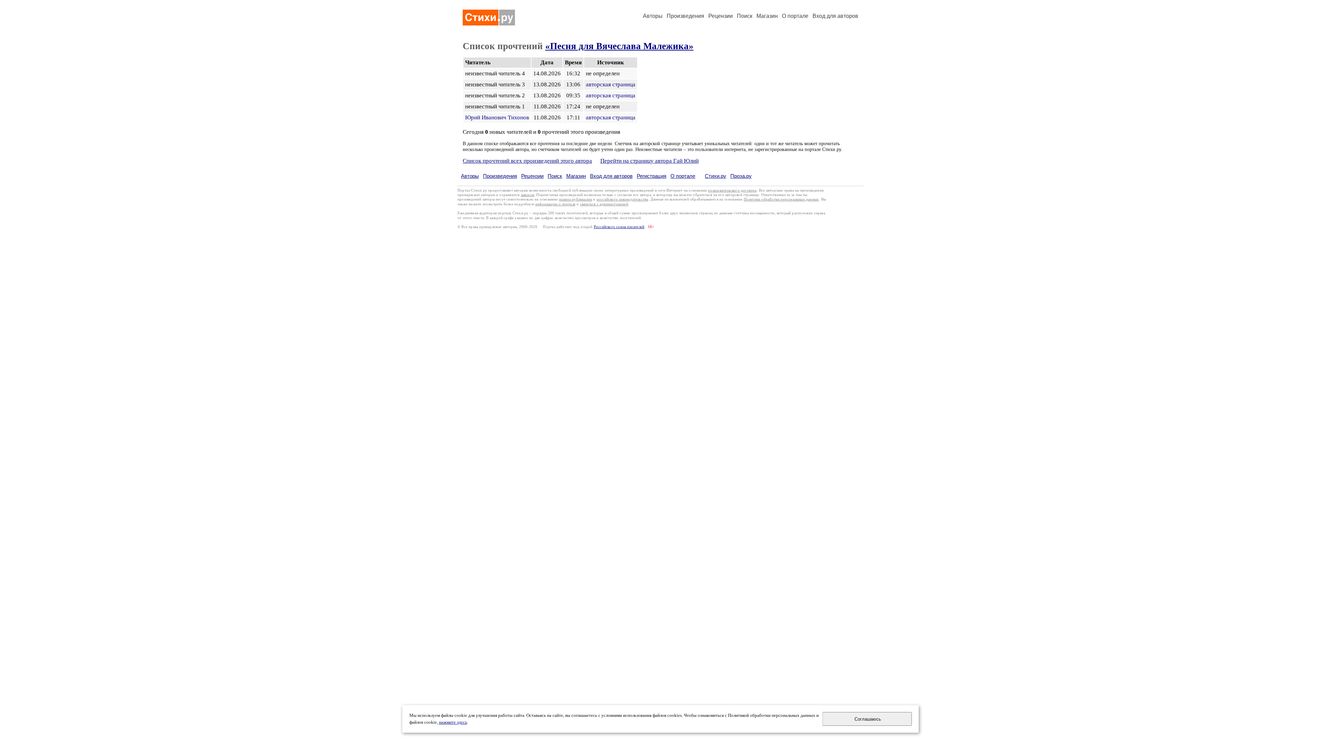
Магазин (767, 16)
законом (527, 195)
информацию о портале (555, 204)
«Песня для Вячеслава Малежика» (619, 46)
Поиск (744, 16)
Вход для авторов (835, 16)
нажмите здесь (453, 722)
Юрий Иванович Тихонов (497, 117)
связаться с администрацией (604, 204)
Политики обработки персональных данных (781, 199)
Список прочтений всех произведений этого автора (527, 161)
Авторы (653, 16)
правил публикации (575, 199)
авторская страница (610, 84)
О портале (682, 176)
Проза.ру (741, 176)
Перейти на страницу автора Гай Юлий (649, 161)
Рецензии (720, 16)
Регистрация (651, 176)
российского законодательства (622, 199)
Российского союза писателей (619, 227)
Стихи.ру (715, 176)
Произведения (685, 16)
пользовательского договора (732, 190)
